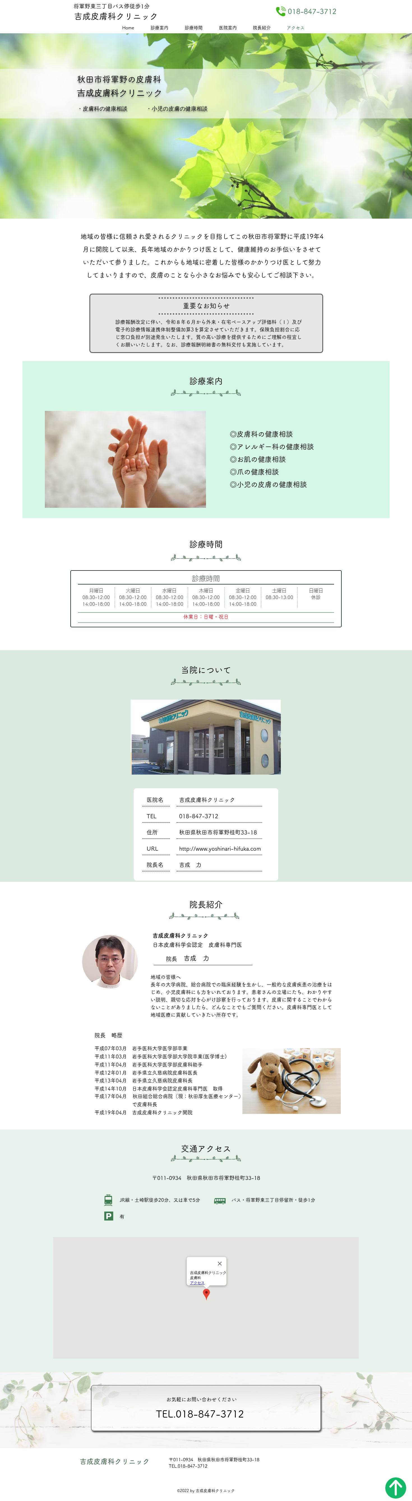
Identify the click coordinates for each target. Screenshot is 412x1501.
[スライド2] (211, 204)
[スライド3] (201, 204)
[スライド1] (206, 204)
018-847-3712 (198, 816)
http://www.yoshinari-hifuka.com (220, 848)
